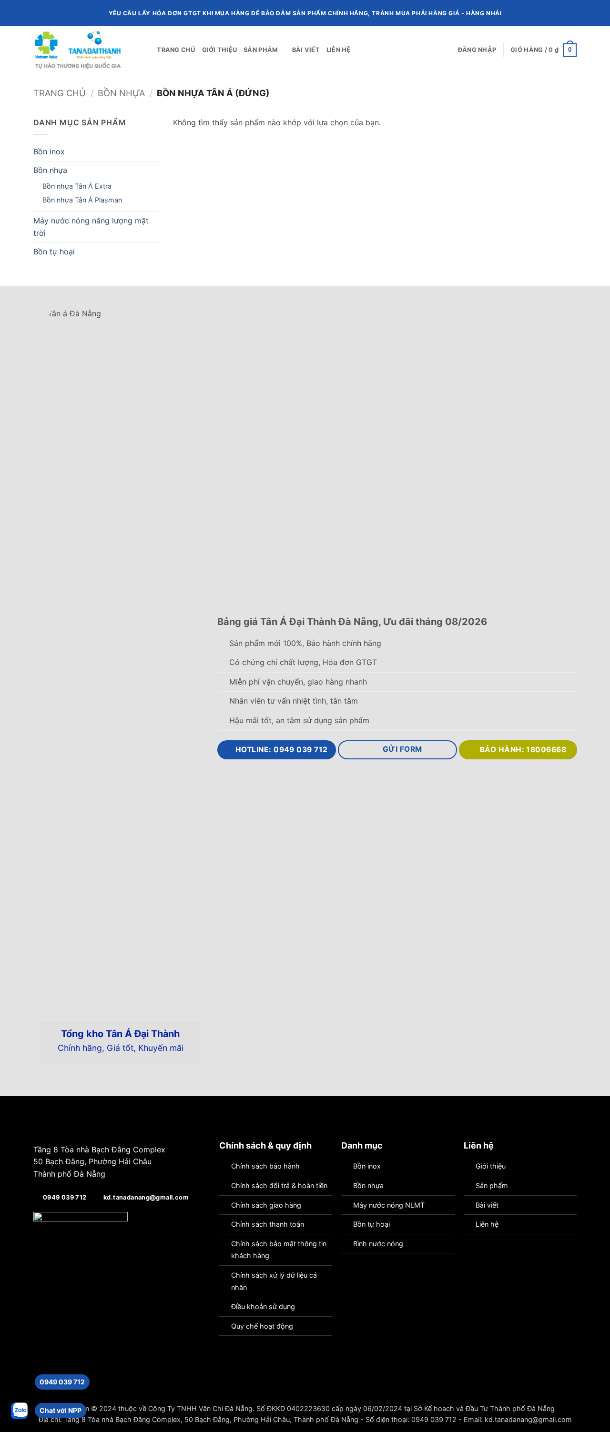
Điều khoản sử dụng (263, 1306)
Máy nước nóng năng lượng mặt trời (91, 227)
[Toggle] (153, 152)
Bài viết (306, 49)
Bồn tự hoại (54, 251)
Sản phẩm (261, 49)
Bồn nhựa (121, 93)
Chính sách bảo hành (265, 1166)
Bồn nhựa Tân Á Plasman (82, 200)
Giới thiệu (219, 49)
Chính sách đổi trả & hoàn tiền (279, 1185)
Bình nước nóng (378, 1244)
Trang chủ (176, 49)
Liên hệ (338, 49)
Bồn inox (49, 151)
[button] (477, 50)
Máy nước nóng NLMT (389, 1205)
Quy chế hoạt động (262, 1326)
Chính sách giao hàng (266, 1205)
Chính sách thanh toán (267, 1224)
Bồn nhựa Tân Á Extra (77, 186)
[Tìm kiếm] (146, 50)
